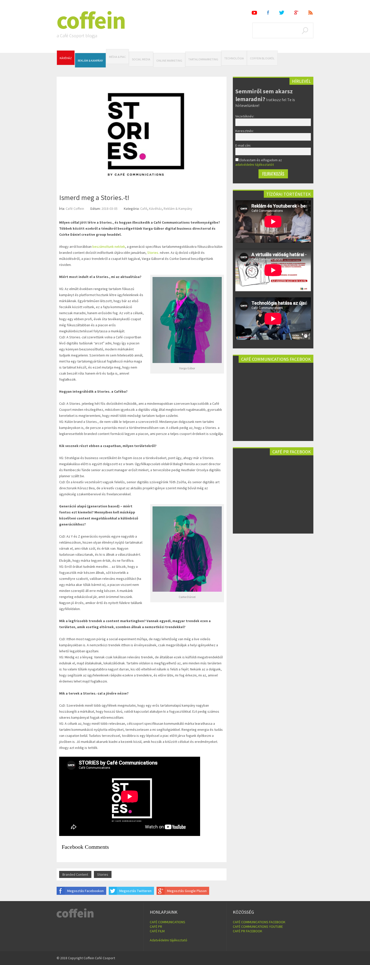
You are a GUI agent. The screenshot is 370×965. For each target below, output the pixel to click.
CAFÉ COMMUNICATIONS (167, 922)
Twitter (281, 13)
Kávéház (66, 58)
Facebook (268, 13)
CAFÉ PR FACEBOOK (247, 931)
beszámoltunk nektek (108, 246)
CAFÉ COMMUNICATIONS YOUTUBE (258, 926)
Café (143, 208)
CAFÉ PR (156, 926)
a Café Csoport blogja (77, 35)
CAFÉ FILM (157, 931)
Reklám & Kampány (90, 60)
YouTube (254, 13)
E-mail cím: (243, 145)
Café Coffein (75, 208)
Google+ (296, 13)
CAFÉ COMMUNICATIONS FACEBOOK (259, 922)
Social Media (141, 59)
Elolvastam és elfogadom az (258, 162)
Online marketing (169, 60)
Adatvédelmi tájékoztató (168, 940)
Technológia (234, 58)
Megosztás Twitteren (135, 891)
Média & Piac (117, 57)
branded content (75, 874)
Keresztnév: (244, 131)
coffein (91, 20)
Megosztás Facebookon (85, 891)
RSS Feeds (310, 13)
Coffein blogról (262, 58)
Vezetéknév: (244, 116)
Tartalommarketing (203, 59)
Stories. (153, 252)
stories (102, 874)
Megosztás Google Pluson (187, 891)
